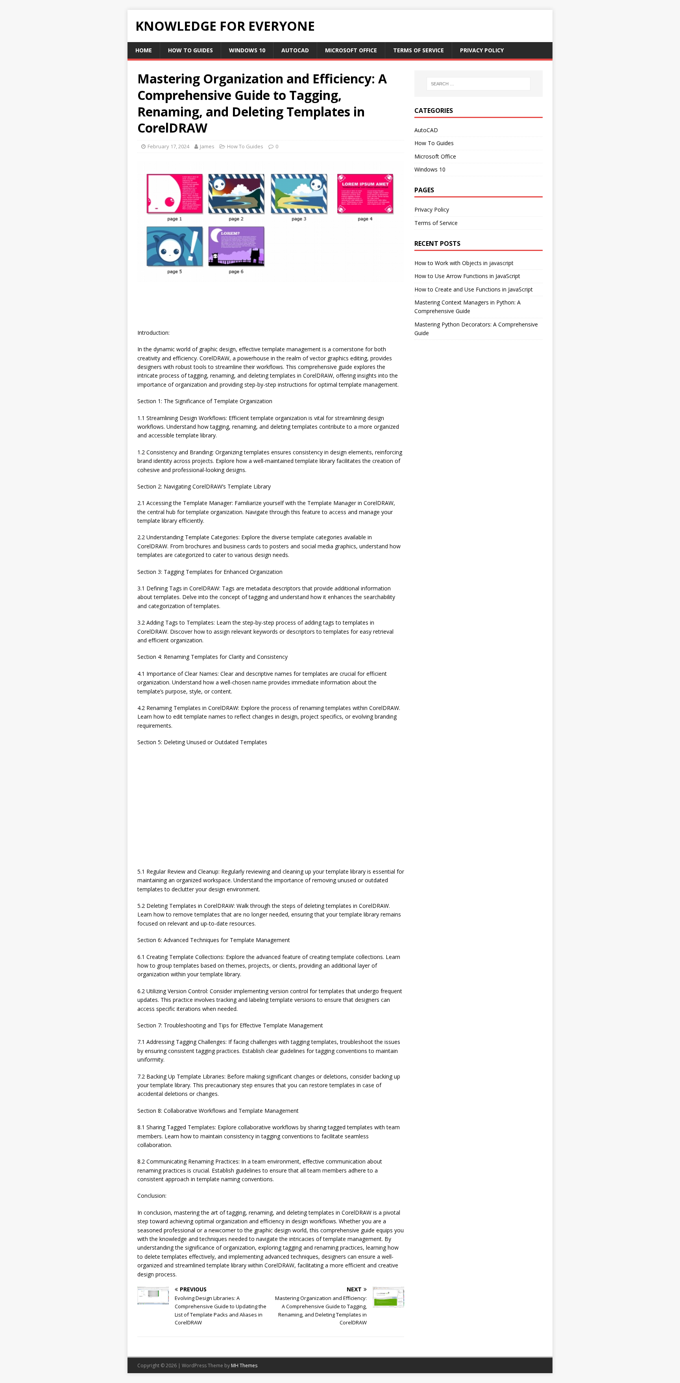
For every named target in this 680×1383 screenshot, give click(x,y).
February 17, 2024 (168, 146)
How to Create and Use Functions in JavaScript (473, 289)
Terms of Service (418, 50)
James (207, 146)
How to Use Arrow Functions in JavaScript (467, 276)
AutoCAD (295, 50)
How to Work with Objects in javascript (464, 263)
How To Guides (190, 50)
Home (143, 50)
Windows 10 (247, 50)
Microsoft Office (351, 50)
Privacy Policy (482, 50)
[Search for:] (478, 83)
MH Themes (244, 1365)
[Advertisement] (280, 308)
